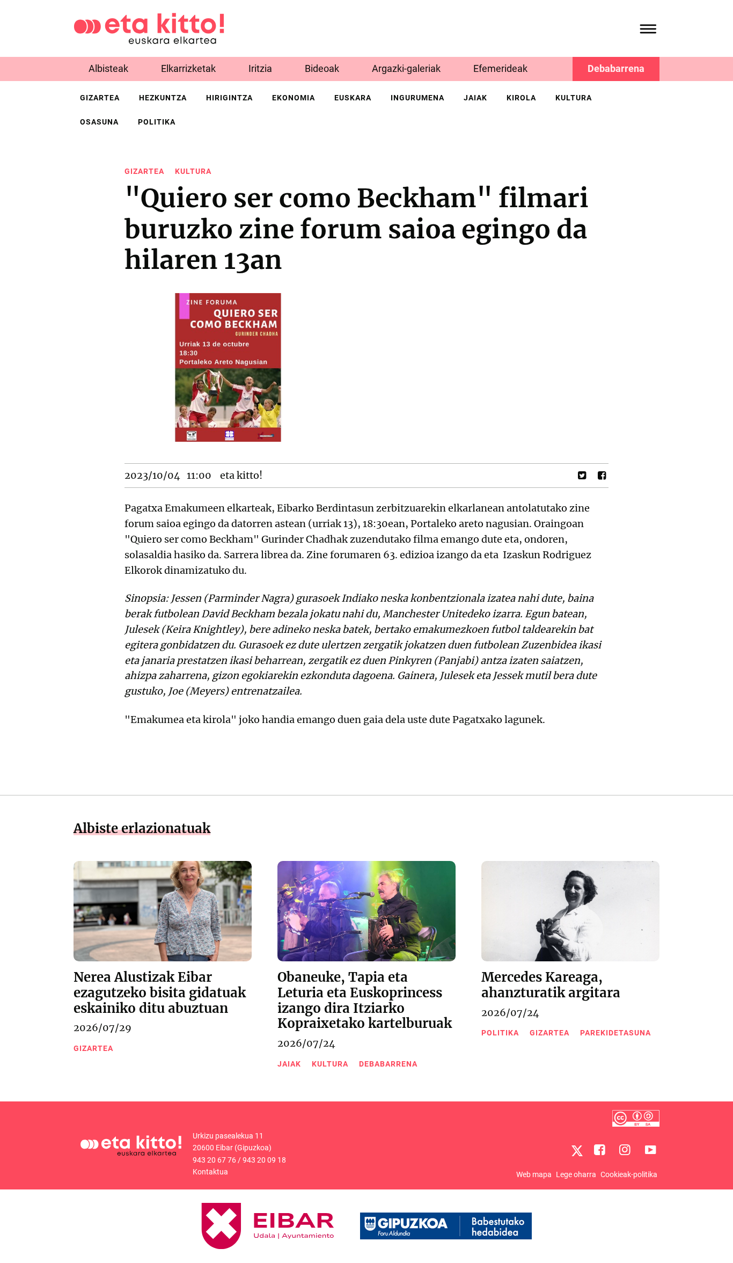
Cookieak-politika (628, 1174)
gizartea (100, 97)
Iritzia (260, 68)
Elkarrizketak (188, 68)
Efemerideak (500, 68)
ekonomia (293, 97)
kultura (573, 97)
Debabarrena (616, 68)
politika (156, 122)
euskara (352, 97)
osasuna (99, 122)
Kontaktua (210, 1171)
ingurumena (417, 97)
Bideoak (322, 68)
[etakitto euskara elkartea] (149, 27)
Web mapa (534, 1174)
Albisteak (108, 68)
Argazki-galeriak (406, 68)
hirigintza (229, 97)
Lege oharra (576, 1174)
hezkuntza (163, 97)
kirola (521, 97)
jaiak (475, 97)
